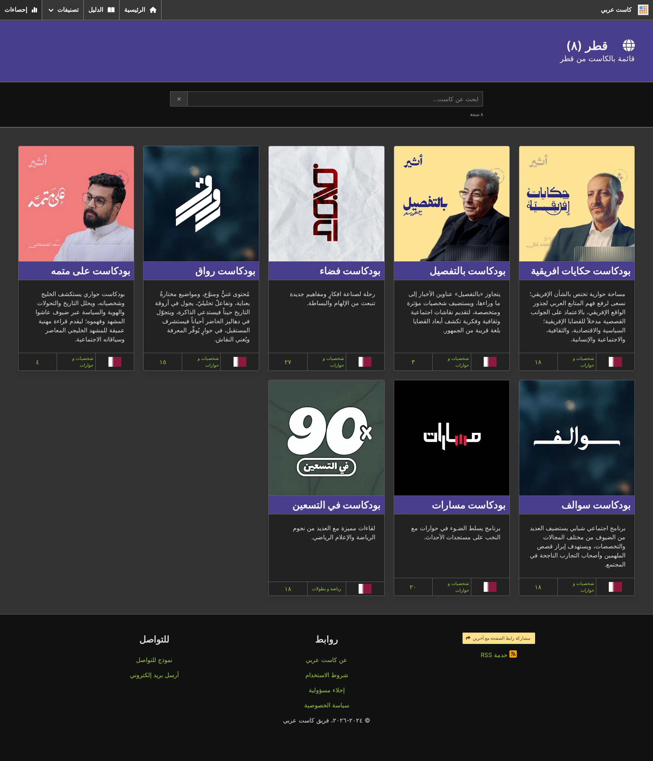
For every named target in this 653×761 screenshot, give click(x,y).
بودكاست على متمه (90, 270)
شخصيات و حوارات (583, 361)
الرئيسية (134, 9)
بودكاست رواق (225, 270)
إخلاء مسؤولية (327, 690)
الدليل (95, 9)
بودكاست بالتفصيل (468, 270)
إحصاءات (16, 9)
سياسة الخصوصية (326, 705)
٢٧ (288, 362)
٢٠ (413, 587)
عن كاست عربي (326, 660)
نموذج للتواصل (154, 660)
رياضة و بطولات (326, 588)
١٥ (162, 362)
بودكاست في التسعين (336, 505)
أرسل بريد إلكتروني (154, 675)
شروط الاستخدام (326, 675)
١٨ (538, 362)
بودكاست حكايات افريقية (581, 270)
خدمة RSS (495, 655)
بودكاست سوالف (596, 505)
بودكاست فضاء (350, 270)
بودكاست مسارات (469, 505)
